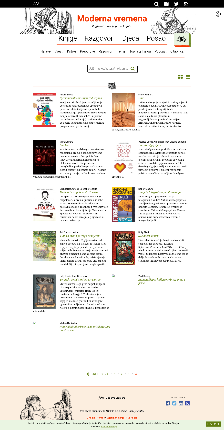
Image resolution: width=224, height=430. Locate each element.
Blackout (69, 159)
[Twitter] (176, 4)
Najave (46, 51)
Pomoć (101, 417)
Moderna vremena (112, 19)
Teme (121, 51)
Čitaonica (177, 51)
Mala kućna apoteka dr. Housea (84, 205)
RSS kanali (131, 417)
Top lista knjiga (140, 51)
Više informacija (109, 426)
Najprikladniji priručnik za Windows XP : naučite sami (85, 327)
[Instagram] (186, 4)
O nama (91, 417)
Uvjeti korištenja (115, 417)
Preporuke (87, 51)
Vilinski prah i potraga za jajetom (84, 248)
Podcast (160, 51)
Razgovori (99, 38)
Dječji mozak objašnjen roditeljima (83, 110)
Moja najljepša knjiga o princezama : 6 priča (161, 280)
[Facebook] (166, 4)
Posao (156, 38)
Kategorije (181, 39)
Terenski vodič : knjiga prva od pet (71, 294)
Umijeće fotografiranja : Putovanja (163, 205)
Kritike (71, 51)
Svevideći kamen (163, 246)
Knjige (67, 38)
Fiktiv (140, 410)
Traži (133, 69)
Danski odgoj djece (149, 159)
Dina (150, 112)
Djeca (130, 38)
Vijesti (59, 51)
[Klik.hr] (187, 404)
